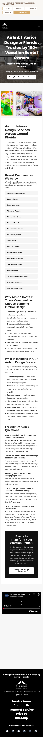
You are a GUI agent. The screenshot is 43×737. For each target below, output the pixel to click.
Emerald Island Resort (14, 264)
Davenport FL (8, 12)
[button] (39, 26)
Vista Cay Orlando (13, 246)
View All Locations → (22, 12)
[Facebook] (7, 731)
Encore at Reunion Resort (16, 193)
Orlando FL (7, 8)
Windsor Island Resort (14, 223)
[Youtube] (19, 731)
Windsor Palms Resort (14, 229)
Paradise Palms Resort (15, 258)
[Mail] (36, 731)
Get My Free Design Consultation (21, 570)
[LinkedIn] (13, 731)
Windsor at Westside (14, 211)
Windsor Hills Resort (14, 217)
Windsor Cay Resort (14, 235)
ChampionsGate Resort (15, 288)
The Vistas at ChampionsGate (17, 276)
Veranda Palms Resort (14, 252)
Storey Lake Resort (13, 205)
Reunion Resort (12, 270)
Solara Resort (11, 241)
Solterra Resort (12, 199)
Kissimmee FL (18, 8)
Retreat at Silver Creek (14, 282)
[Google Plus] (24, 731)
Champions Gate (31, 8)
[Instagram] (30, 731)
